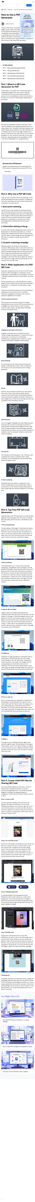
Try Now (29, 5)
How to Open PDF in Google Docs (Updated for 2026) (17, 1046)
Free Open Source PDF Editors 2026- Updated (15, 1071)
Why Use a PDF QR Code (13, 70)
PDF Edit (10, 9)
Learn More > (8, 171)
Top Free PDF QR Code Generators (15, 76)
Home (4, 9)
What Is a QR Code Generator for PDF (16, 68)
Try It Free (12, 886)
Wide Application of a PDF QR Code (15, 73)
